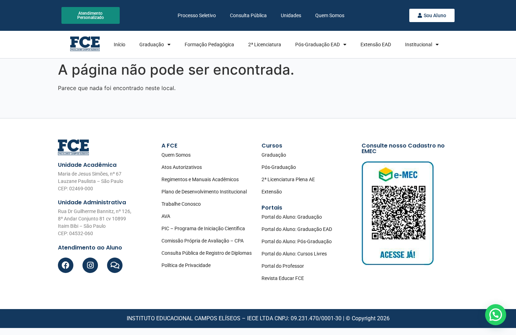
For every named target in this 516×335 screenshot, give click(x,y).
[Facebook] (65, 265)
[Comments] (115, 265)
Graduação (151, 44)
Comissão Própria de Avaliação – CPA (202, 241)
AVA (165, 216)
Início (119, 44)
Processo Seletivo (197, 15)
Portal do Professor (283, 266)
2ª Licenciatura (264, 44)
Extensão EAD (375, 44)
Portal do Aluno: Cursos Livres (294, 254)
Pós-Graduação (279, 167)
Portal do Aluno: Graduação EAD (297, 229)
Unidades (291, 15)
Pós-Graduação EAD (317, 44)
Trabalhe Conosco (181, 204)
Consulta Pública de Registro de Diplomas (206, 253)
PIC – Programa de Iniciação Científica (203, 228)
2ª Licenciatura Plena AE (288, 179)
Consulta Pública (248, 15)
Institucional (418, 44)
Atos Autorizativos (181, 167)
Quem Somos (329, 15)
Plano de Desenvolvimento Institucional (204, 191)
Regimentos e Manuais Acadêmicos (200, 179)
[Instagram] (90, 265)
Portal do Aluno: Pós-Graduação (297, 241)
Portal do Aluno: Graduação (292, 217)
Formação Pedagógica (209, 44)
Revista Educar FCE (283, 278)
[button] (495, 314)
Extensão (272, 191)
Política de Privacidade (186, 265)
